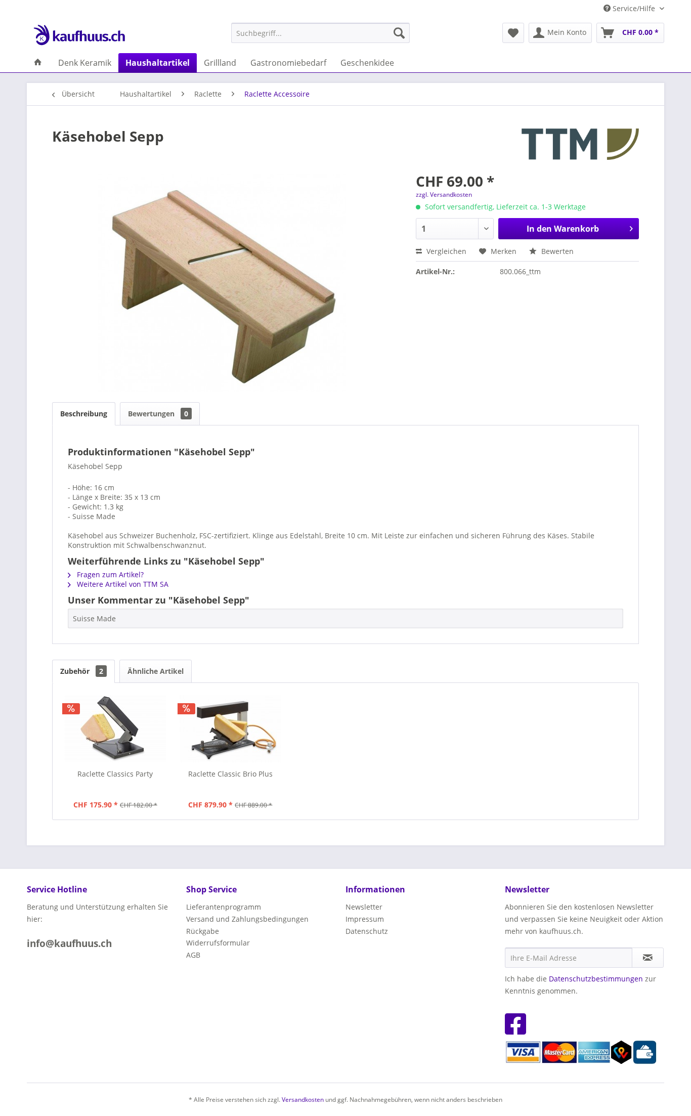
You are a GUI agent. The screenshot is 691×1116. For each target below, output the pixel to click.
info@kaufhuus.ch (69, 943)
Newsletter (364, 907)
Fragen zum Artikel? (109, 574)
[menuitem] (320, 33)
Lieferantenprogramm (223, 907)
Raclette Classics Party (115, 774)
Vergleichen (445, 251)
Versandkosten (303, 1099)
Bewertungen (158, 413)
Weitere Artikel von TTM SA (121, 584)
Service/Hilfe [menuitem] (634, 8)
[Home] (38, 62)
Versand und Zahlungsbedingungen (247, 919)
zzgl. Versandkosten (444, 194)
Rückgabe (202, 931)
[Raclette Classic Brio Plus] (230, 728)
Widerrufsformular (218, 943)
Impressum (365, 919)
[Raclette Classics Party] (115, 728)
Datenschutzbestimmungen (596, 978)
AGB (193, 955)
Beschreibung (83, 413)
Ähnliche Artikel (155, 671)
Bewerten (556, 251)
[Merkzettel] (513, 33)
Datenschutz (367, 931)
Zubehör (81, 671)
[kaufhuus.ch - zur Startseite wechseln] (79, 35)
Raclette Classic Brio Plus (230, 774)
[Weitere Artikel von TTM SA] (580, 146)
